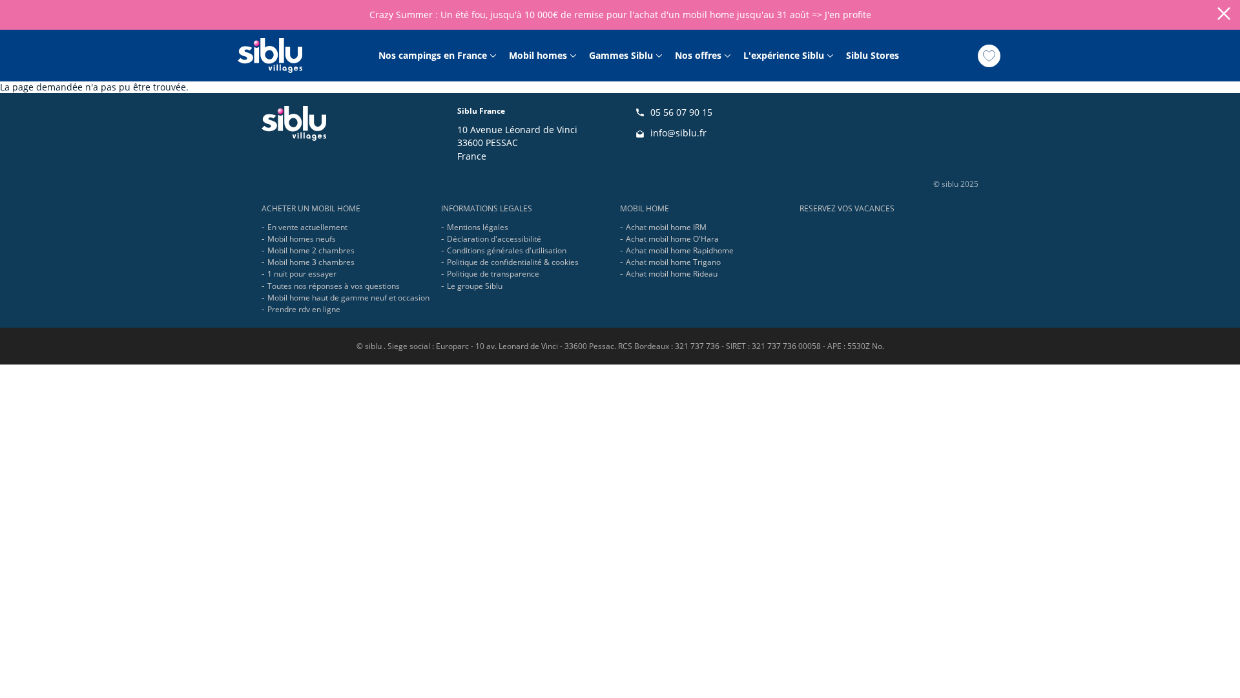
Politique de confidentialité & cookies (513, 262)
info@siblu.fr (678, 133)
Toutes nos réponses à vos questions (333, 285)
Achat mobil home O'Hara (672, 238)
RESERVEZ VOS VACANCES (847, 208)
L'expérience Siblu (783, 55)
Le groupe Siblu (474, 285)
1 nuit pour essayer (301, 273)
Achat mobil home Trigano (673, 262)
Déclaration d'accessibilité (494, 238)
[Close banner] (1224, 15)
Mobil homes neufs (301, 238)
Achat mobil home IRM (666, 227)
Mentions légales (477, 227)
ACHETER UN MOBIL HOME (311, 208)
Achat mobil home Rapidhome (680, 250)
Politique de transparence (493, 273)
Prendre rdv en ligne (303, 309)
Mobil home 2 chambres (311, 250)
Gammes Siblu (621, 55)
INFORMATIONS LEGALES (486, 208)
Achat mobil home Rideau (672, 273)
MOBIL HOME (644, 208)
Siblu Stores (872, 55)
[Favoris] (989, 56)
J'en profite (848, 14)
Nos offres (698, 55)
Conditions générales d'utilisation (506, 250)
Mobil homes (538, 55)
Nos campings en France (432, 55)
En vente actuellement (307, 227)
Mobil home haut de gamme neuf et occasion (348, 297)
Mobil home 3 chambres (311, 262)
